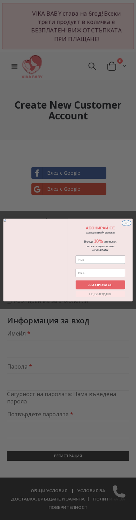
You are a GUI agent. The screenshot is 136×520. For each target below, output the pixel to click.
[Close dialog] (126, 223)
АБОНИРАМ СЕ (100, 284)
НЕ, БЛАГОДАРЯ (100, 294)
